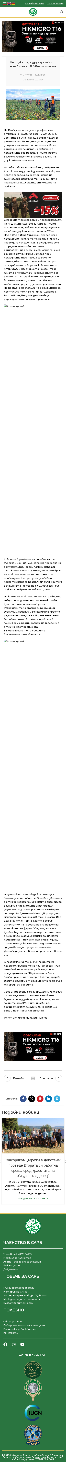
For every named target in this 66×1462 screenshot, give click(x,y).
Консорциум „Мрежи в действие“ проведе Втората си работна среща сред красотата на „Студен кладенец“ (33, 1167)
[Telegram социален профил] (57, 1098)
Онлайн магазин (34, 3)
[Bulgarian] (5, 3)
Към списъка (33, 1078)
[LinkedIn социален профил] (48, 1098)
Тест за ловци (55, 3)
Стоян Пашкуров (34, 75)
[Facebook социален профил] (23, 1098)
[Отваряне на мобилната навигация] (4, 11)
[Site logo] (33, 11)
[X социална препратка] (31, 1098)
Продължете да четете (33, 1198)
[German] (13, 3)
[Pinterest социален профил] (40, 1098)
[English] (9, 3)
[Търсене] (61, 11)
